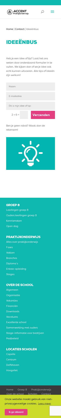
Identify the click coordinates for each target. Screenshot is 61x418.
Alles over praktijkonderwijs (22, 242)
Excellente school (16, 322)
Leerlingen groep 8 (17, 210)
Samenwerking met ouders (22, 328)
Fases (9, 247)
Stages (10, 274)
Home (9, 390)
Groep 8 (22, 390)
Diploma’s (12, 264)
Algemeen (12, 290)
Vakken (10, 253)
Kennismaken (14, 221)
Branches (11, 258)
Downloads (12, 311)
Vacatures (12, 317)
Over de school (15, 394)
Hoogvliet (12, 370)
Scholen (32, 394)
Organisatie (13, 295)
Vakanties (12, 301)
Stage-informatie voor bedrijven (25, 333)
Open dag (12, 226)
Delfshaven (12, 365)
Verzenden (41, 115)
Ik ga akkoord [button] (16, 412)
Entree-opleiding (16, 269)
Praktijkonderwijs (41, 390)
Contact (46, 394)
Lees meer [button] (44, 403)
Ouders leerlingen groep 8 (21, 215)
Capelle (10, 354)
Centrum (11, 360)
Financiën (12, 306)
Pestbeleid (12, 338)
